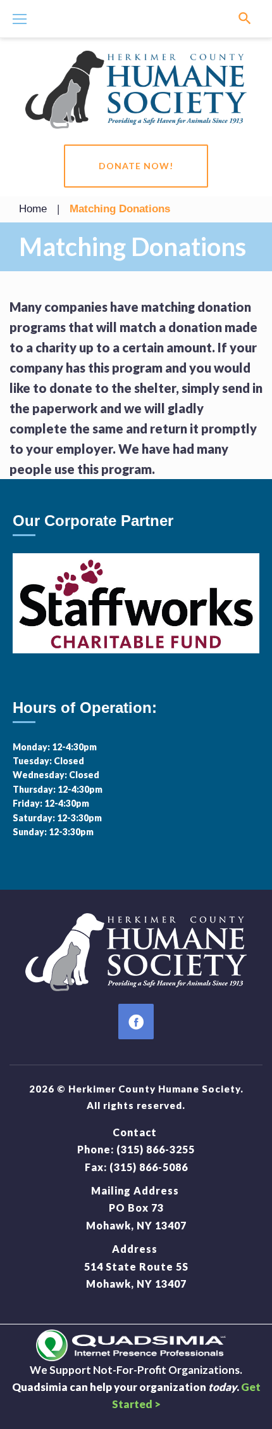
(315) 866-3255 (155, 1149)
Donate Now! (136, 165)
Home (33, 209)
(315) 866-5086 (148, 1167)
